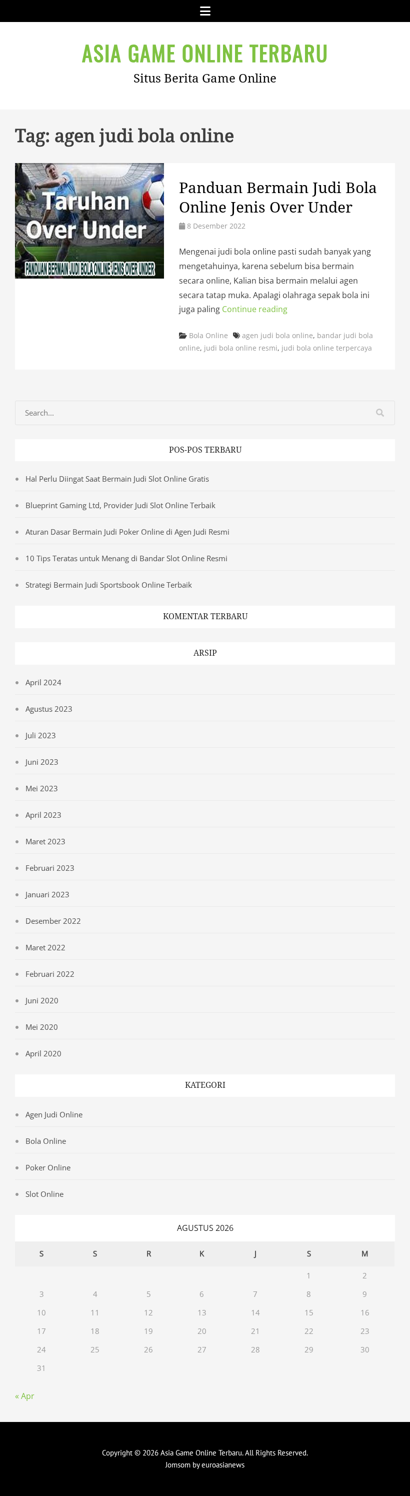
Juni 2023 (42, 762)
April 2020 (44, 1053)
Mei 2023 (42, 788)
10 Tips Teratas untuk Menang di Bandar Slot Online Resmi (127, 558)
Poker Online (48, 1167)
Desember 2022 (53, 921)
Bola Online (208, 335)
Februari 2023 (50, 868)
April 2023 (44, 815)
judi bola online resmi (241, 348)
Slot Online (45, 1194)
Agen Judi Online (54, 1114)
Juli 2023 (41, 735)
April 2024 (44, 682)
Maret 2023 (46, 841)
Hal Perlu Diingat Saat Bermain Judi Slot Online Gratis (117, 479)
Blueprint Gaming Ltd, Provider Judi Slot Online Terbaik (121, 505)
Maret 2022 (46, 947)
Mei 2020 (42, 1027)
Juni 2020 (42, 1000)
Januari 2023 (48, 894)
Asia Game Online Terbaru (205, 52)
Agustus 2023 (49, 709)
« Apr (24, 1395)
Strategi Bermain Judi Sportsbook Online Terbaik (109, 585)
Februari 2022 (50, 974)
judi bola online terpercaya (327, 348)
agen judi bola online (277, 335)
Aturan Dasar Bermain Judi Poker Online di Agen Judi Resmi (128, 532)
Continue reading (255, 309)
